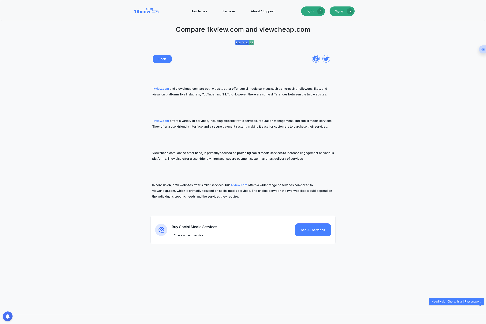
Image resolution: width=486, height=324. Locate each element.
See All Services (313, 230)
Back (162, 59)
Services (229, 11)
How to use (199, 11)
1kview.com (160, 89)
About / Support (263, 11)
